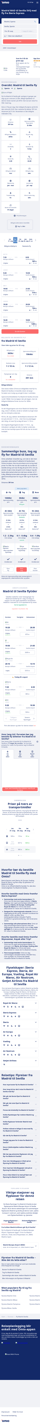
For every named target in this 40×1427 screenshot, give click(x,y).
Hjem (3, 1317)
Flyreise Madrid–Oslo (8, 1296)
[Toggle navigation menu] (37, 2)
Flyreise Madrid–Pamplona (10, 1304)
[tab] (10, 246)
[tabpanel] (20, 775)
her (34, 725)
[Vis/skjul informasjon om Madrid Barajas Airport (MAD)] (36, 1246)
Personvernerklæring (9, 1416)
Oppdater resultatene (18, 609)
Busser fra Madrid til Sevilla (11, 1270)
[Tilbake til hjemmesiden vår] (5, 2)
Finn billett (10, 356)
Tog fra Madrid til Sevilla (10, 1272)
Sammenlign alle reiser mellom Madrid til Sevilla (19, 1275)
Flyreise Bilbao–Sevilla (9, 1308)
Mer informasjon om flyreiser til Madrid (16, 1278)
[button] (11, 31)
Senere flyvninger (27, 719)
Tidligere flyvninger (13, 719)
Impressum (5, 1412)
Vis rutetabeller (10, 379)
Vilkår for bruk (18, 1412)
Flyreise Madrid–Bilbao (9, 1300)
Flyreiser (11, 1317)
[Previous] (6, 829)
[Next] (35, 240)
